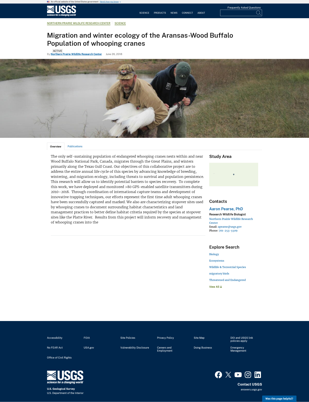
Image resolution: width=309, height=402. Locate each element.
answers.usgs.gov (251, 389)
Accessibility (54, 337)
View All (214, 286)
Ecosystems (216, 260)
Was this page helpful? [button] (279, 398)
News (174, 13)
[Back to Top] (297, 390)
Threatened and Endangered (227, 280)
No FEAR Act (55, 347)
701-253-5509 (228, 230)
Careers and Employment (164, 349)
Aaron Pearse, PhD (226, 209)
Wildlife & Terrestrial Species (227, 267)
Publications (75, 146)
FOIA (87, 337)
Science (144, 13)
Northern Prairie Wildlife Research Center (78, 23)
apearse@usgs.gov (230, 226)
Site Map (199, 337)
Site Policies (127, 337)
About (201, 13)
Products (160, 13)
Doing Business (203, 347)
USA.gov (89, 347)
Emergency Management (238, 349)
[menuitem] (144, 10)
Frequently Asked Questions (244, 7)
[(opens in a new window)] (218, 374)
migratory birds (219, 273)
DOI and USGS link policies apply (241, 339)
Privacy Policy (165, 337)
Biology (214, 254)
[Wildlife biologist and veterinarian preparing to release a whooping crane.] (154, 98)
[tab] (55, 146)
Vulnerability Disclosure (134, 347)
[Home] (61, 15)
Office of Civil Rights (59, 357)
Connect (187, 13)
